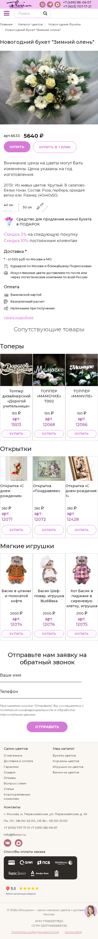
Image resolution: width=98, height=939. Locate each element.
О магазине (13, 755)
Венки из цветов (66, 772)
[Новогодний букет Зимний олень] (49, 87)
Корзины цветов (66, 761)
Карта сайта (73, 932)
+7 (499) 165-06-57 (77, 2)
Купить (17, 147)
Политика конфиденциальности (35, 932)
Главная (6, 24)
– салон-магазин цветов (52, 910)
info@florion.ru (15, 834)
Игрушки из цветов (68, 767)
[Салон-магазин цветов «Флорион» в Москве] (19, 4)
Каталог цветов (30, 24)
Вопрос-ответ (15, 783)
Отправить (47, 727)
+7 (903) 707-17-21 (77, 6)
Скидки (9, 772)
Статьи (9, 789)
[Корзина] (90, 14)
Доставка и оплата (18, 761)
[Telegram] (50, 5)
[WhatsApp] (42, 5)
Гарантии (11, 767)
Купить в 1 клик (54, 147)
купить (16, 434)
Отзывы (10, 778)
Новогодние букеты (64, 24)
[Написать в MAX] (58, 5)
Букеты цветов (64, 755)
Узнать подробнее (18, 317)
